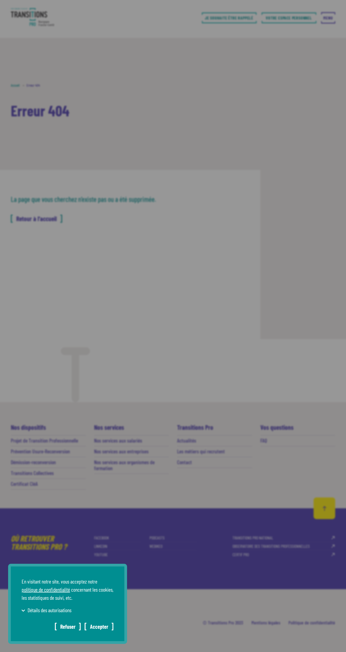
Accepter (99, 626)
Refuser (67, 626)
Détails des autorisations (49, 610)
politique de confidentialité (46, 589)
